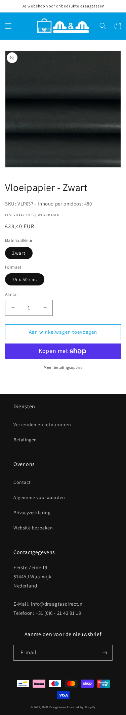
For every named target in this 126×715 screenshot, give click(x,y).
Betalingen (25, 440)
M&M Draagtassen (54, 707)
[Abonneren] (104, 653)
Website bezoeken (33, 528)
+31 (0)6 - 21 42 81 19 (58, 613)
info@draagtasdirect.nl (57, 604)
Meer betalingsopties (63, 367)
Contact (22, 482)
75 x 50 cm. (24, 279)
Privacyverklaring (31, 513)
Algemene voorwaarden (39, 497)
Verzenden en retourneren (42, 424)
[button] (8, 26)
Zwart (19, 253)
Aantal (11, 294)
